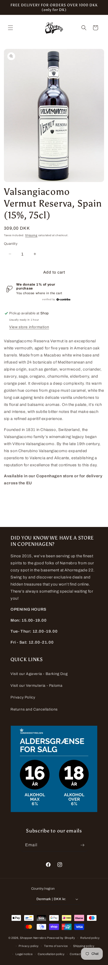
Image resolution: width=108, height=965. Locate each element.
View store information (29, 327)
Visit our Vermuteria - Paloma (36, 686)
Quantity (11, 244)
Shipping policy (84, 945)
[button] (10, 27)
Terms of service (56, 945)
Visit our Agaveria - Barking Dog (39, 674)
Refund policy (90, 937)
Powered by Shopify (61, 937)
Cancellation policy (51, 954)
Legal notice (24, 954)
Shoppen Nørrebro (33, 937)
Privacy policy (29, 945)
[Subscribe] (82, 845)
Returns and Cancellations (34, 709)
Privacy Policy (22, 697)
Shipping (31, 235)
